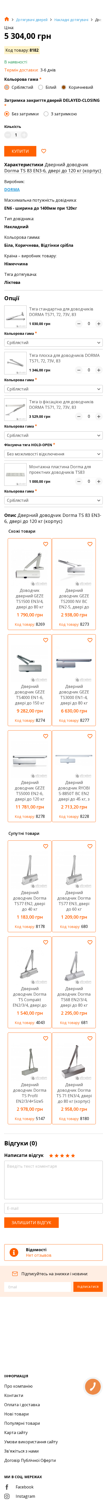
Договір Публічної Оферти (30, 1460)
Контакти (13, 1395)
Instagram (25, 1496)
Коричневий (81, 87)
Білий (51, 87)
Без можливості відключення (35, 454)
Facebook (25, 1487)
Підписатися (88, 1287)
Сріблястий (22, 87)
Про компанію (18, 1386)
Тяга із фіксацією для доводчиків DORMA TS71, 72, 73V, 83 (61, 404)
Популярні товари (22, 1423)
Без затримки (25, 114)
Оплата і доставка (22, 1404)
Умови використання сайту (31, 1442)
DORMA (12, 189)
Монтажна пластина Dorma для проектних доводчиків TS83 (60, 469)
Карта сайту (16, 1432)
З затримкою (64, 114)
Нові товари (16, 1414)
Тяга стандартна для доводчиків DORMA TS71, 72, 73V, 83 (61, 311)
